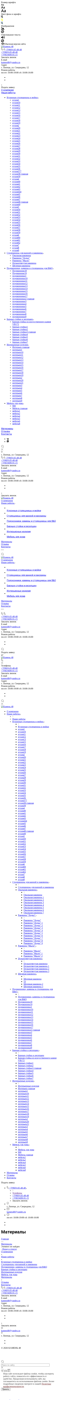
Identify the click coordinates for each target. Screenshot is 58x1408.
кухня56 (16, 225)
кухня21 (16, 130)
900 (14, 406)
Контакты (6, 434)
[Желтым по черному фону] (2, 20)
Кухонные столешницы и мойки (22, 97)
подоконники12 (20, 283)
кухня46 (16, 197)
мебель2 (16, 413)
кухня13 (16, 110)
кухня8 (15, 248)
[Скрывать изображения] (2, 32)
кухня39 (16, 176)
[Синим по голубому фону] (2, 23)
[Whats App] (8, 441)
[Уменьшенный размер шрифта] (2, 5)
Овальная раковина (21, 255)
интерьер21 (17, 383)
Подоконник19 (19, 273)
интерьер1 (17, 350)
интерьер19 (17, 375)
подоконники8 (19, 314)
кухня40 (16, 181)
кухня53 (16, 217)
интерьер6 (17, 393)
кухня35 (16, 166)
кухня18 (16, 120)
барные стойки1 (20, 327)
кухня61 (16, 240)
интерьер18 (17, 373)
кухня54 (16, 220)
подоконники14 (20, 288)
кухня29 (16, 151)
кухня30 (16, 153)
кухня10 (16, 102)
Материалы (7, 428)
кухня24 (16, 138)
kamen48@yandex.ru (10, 62)
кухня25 (16, 141)
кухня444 (16, 192)
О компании (7, 90)
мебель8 (16, 423)
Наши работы (8, 92)
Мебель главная (19, 408)
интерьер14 (17, 362)
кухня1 (15, 100)
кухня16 (16, 115)
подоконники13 (20, 286)
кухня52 (16, 215)
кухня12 (16, 107)
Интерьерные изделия (17, 344)
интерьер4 (17, 388)
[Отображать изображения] (2, 29)
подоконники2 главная (23, 299)
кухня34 (16, 164)
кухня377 (16, 171)
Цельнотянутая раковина (24, 263)
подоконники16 (20, 294)
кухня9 (15, 250)
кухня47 (16, 199)
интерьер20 (17, 380)
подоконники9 (19, 316)
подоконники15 (20, 291)
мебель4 (16, 416)
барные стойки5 (20, 337)
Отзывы (5, 431)
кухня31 (16, 156)
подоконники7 (19, 311)
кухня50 (16, 209)
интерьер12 (17, 357)
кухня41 (16, 184)
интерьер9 (17, 401)
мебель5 (16, 418)
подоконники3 (19, 301)
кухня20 (16, 128)
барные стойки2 (20, 329)
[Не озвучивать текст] (2, 41)
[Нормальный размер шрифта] (3, 8)
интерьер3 (17, 385)
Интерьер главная (20, 347)
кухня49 (16, 204)
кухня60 (16, 237)
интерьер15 (17, 365)
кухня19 (16, 123)
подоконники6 (19, 309)
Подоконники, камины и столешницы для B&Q (30, 268)
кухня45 (16, 194)
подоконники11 (19, 281)
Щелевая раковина (21, 265)
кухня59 (16, 232)
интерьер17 (17, 370)
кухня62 (16, 243)
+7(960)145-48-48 (13, 49)
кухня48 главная (20, 202)
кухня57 (16, 227)
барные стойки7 (20, 342)
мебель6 (16, 421)
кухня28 (16, 148)
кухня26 (16, 143)
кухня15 (16, 113)
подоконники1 (19, 276)
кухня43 (16, 189)
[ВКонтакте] (8, 439)
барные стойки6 (20, 339)
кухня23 (16, 135)
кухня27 (16, 146)
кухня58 (16, 230)
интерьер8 (17, 398)
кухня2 (15, 125)
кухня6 (15, 235)
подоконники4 (19, 304)
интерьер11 (17, 355)
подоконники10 (20, 278)
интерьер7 (17, 395)
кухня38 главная (20, 174)
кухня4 (15, 179)
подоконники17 (20, 296)
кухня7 (15, 245)
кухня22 (16, 133)
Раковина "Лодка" (21, 258)
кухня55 (16, 222)
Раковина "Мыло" (21, 260)
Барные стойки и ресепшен (20, 319)
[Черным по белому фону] (2, 17)
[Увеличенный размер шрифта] (3, 11)
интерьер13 (17, 360)
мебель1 (16, 411)
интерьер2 (17, 378)
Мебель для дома (15, 403)
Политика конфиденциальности (16, 1350)
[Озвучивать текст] (3, 38)
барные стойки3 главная (24, 332)
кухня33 (16, 161)
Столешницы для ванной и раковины (25, 253)
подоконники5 (19, 306)
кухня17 (16, 118)
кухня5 (15, 207)
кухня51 (16, 212)
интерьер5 (17, 390)
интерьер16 (17, 367)
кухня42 (16, 186)
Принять (5, 1389)
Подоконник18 (19, 271)
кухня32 (16, 158)
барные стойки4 (20, 334)
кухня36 (16, 169)
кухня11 (16, 105)
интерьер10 (17, 352)
